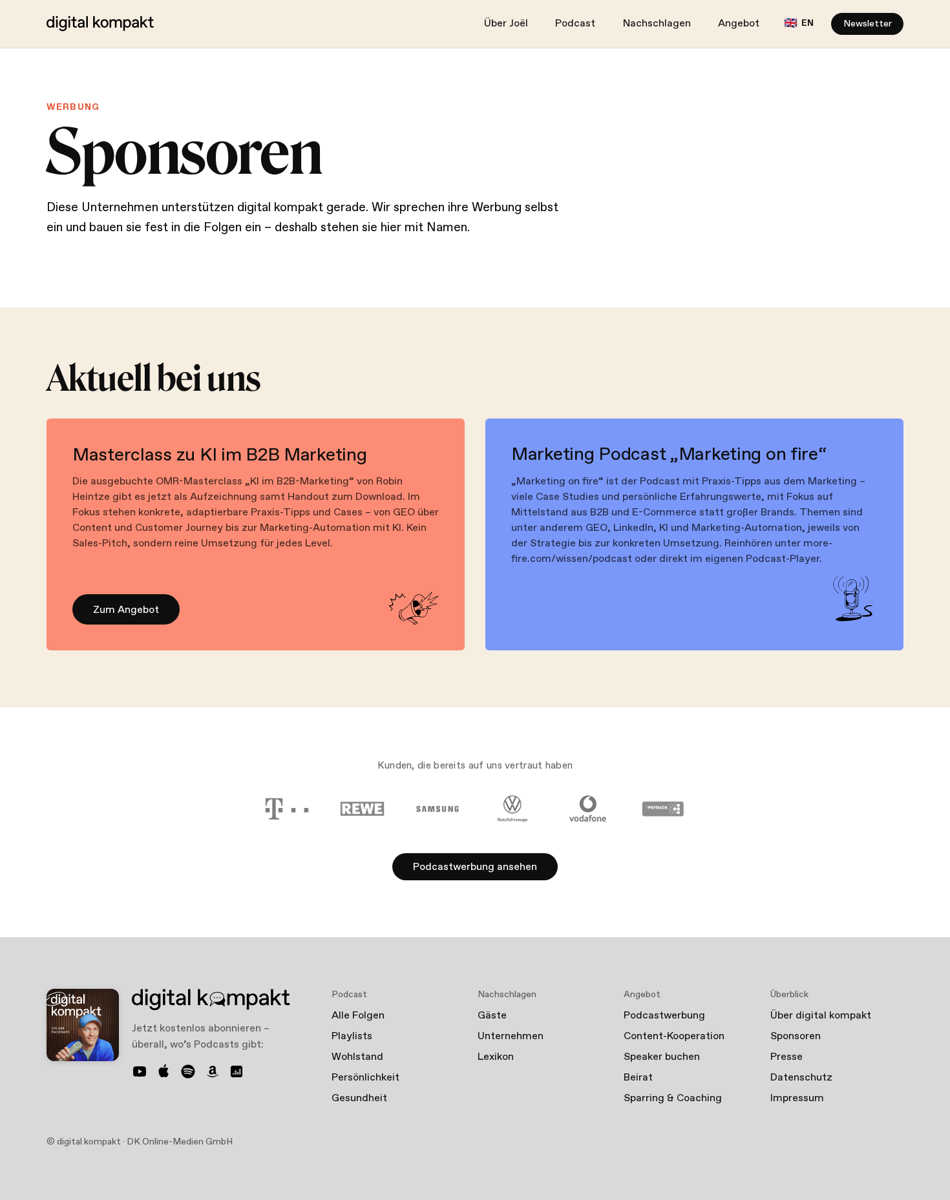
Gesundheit (359, 1098)
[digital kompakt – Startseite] (100, 24)
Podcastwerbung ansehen (475, 867)
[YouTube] (139, 1071)
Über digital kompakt (820, 1015)
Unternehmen (511, 1036)
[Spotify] (188, 1071)
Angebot (738, 23)
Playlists (352, 1036)
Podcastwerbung (664, 1015)
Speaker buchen (662, 1057)
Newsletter (867, 23)
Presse (786, 1057)
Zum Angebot (126, 610)
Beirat (638, 1077)
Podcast (575, 23)
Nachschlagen (657, 23)
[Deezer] (236, 1071)
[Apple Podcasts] (164, 1071)
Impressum (797, 1098)
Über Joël (506, 23)
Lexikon (496, 1057)
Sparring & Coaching (673, 1098)
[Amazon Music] (212, 1071)
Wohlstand (357, 1057)
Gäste (492, 1015)
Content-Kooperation (674, 1036)
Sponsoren (795, 1036)
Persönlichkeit (365, 1077)
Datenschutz (801, 1077)
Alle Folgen (358, 1015)
